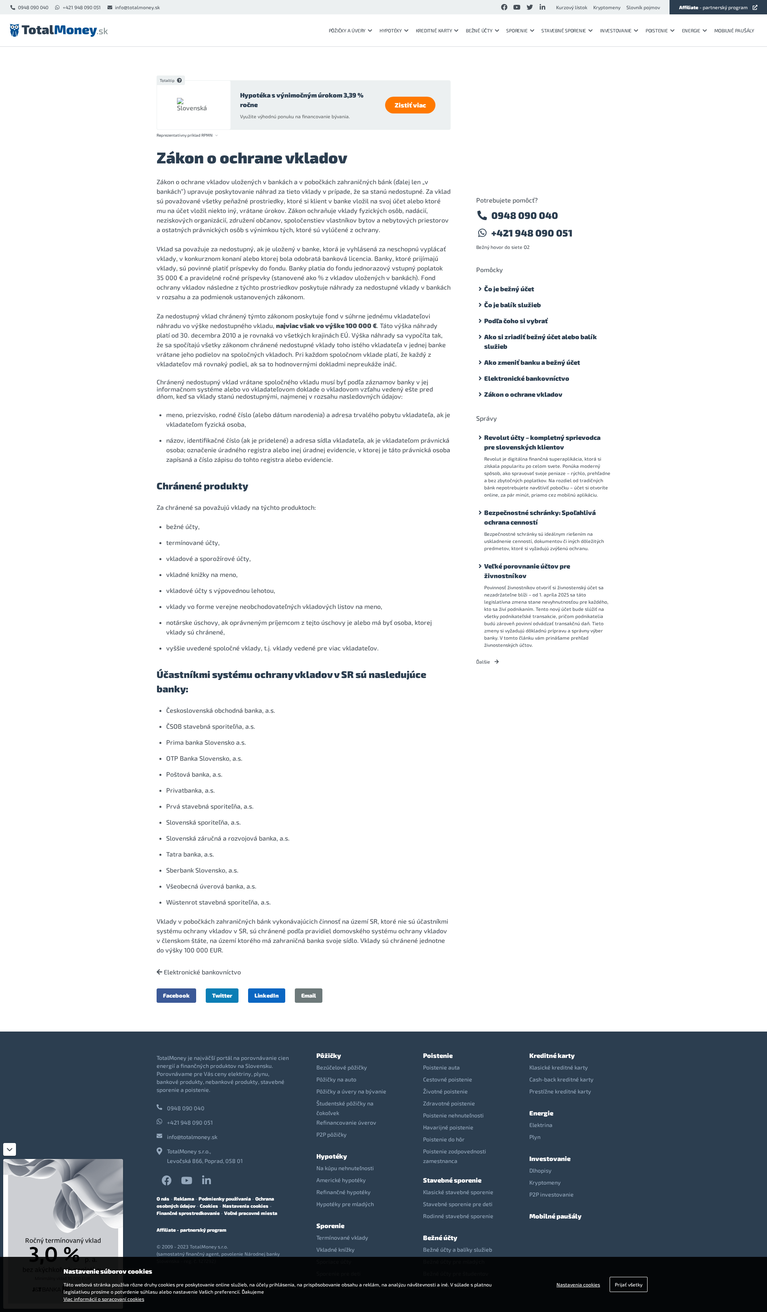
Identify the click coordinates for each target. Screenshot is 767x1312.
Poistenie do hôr (444, 1139)
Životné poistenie (445, 1091)
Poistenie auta (441, 1067)
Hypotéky (391, 30)
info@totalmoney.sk (137, 7)
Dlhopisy (540, 1170)
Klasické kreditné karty (558, 1067)
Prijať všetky (628, 1284)
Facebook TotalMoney (167, 1180)
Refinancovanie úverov (346, 1122)
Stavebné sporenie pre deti (458, 1204)
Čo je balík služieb (512, 304)
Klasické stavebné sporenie (458, 1192)
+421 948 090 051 (82, 7)
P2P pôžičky (331, 1134)
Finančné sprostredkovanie (188, 1213)
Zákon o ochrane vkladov (523, 394)
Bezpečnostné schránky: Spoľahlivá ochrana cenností (540, 517)
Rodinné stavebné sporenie (458, 1216)
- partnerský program (713, 7)
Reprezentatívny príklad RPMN (185, 135)
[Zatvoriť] (9, 1149)
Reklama (184, 1198)
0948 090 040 (33, 7)
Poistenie (657, 30)
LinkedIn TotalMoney (207, 1180)
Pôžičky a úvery (347, 30)
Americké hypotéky (341, 1180)
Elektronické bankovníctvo (201, 972)
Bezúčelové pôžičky (341, 1067)
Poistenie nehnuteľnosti (453, 1115)
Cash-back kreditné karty (561, 1079)
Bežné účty (479, 30)
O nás (163, 1198)
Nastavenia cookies (245, 1206)
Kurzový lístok (571, 7)
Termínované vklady (342, 1237)
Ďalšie (483, 661)
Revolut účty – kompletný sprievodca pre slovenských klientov (542, 442)
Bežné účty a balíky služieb (457, 1249)
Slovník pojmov (643, 7)
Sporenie (516, 30)
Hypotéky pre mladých (345, 1204)
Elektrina (540, 1124)
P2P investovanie (551, 1194)
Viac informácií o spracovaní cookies (104, 1299)
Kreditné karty (434, 30)
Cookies (209, 1206)
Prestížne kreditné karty (560, 1091)
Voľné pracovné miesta (250, 1213)
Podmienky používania (225, 1198)
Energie (691, 30)
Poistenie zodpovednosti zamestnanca (454, 1156)
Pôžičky (328, 1055)
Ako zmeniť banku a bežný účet (532, 362)
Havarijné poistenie (448, 1127)
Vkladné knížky (335, 1249)
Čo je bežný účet (509, 288)
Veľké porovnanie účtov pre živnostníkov (527, 570)
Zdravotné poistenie (449, 1103)
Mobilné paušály (734, 30)
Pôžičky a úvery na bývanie (351, 1091)
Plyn (534, 1136)
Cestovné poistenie (447, 1079)
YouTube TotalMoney (187, 1180)
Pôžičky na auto (336, 1079)
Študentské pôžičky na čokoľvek (345, 1108)
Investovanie (616, 30)
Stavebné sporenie (563, 30)
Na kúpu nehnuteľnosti (345, 1168)
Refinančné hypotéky (343, 1192)
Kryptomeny (606, 7)
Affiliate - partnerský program (192, 1229)
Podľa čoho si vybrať (516, 320)
